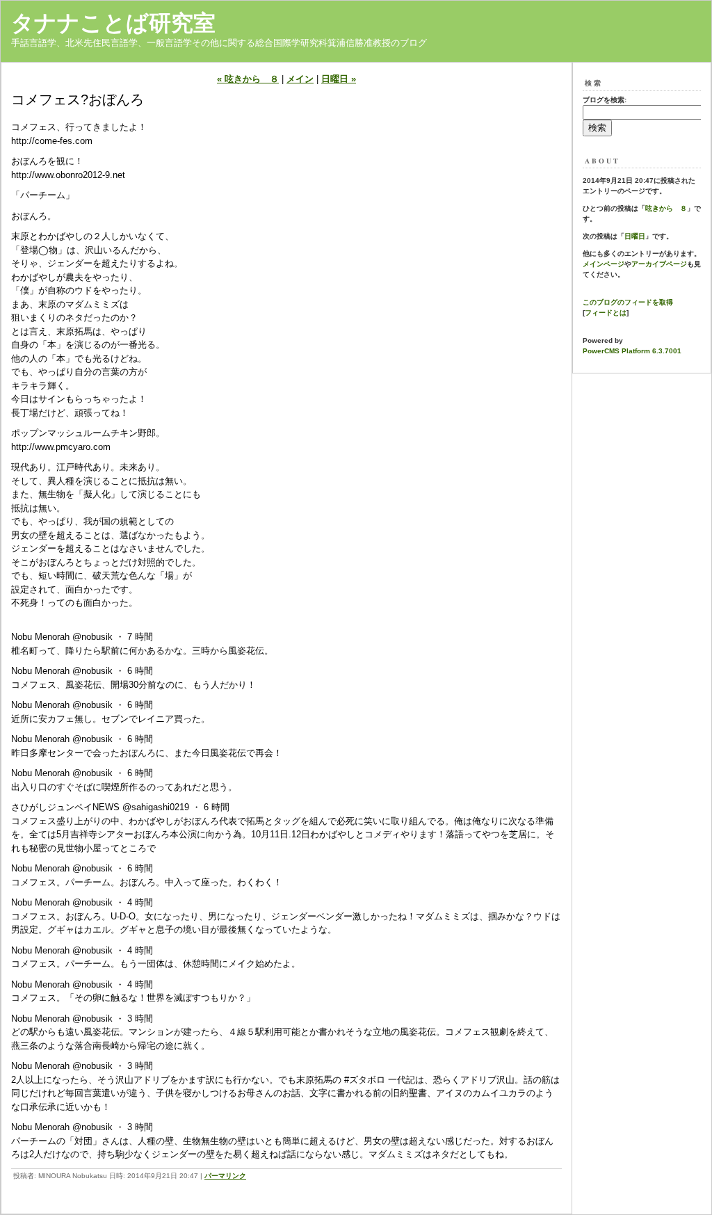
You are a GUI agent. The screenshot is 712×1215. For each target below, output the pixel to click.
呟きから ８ (666, 208)
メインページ (603, 264)
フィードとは (605, 312)
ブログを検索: (604, 100)
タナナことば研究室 (113, 22)
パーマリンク (225, 1176)
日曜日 (634, 236)
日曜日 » (338, 79)
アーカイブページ (659, 264)
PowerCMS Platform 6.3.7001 (632, 351)
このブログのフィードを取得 (628, 302)
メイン (300, 79)
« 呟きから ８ (248, 79)
